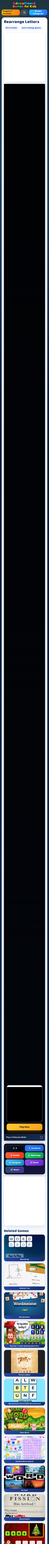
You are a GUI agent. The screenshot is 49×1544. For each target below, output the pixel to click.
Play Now (24, 1127)
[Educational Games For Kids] (24, 5)
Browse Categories (38, 12)
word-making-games (31, 28)
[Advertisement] (24, 57)
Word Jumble (11, 28)
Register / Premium (7, 12)
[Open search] (24, 12)
